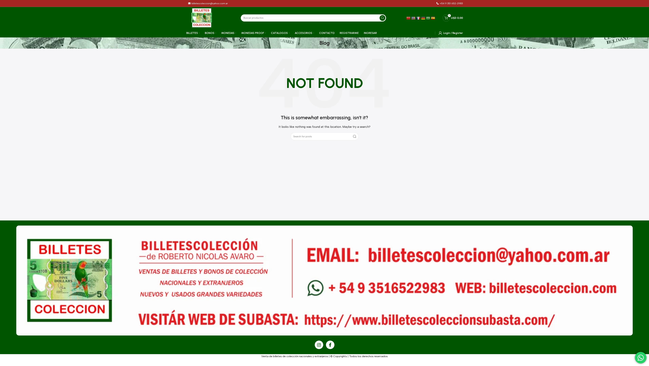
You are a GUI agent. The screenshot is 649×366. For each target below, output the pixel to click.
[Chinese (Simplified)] (408, 17)
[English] (413, 17)
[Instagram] (319, 345)
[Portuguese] (428, 17)
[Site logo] (201, 17)
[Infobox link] (449, 3)
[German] (423, 17)
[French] (418, 17)
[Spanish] (433, 17)
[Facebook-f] (330, 345)
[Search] (355, 136)
